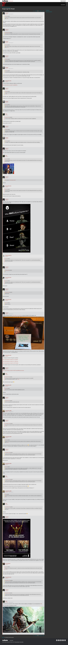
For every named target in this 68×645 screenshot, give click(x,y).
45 (43, 635)
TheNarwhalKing (8, 255)
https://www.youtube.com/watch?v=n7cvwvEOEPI (10, 359)
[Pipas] (4, 114)
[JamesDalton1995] (4, 411)
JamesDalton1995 (8, 410)
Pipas (6, 155)
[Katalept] (4, 42)
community (11, 1)
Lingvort (6, 29)
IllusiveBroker (7, 563)
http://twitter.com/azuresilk (17, 315)
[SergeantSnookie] (4, 81)
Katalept (6, 16)
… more (7, 18)
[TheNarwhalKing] (4, 256)
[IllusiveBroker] (4, 564)
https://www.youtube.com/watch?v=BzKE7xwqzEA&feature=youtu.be (13, 370)
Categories (63, 4)
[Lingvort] (4, 13)
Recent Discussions (49, 11)
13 (41, 635)
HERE (41, 603)
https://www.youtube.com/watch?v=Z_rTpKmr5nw (10, 361)
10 (37, 635)
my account (63, 1)
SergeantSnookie (7, 32)
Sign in (3, 637)
